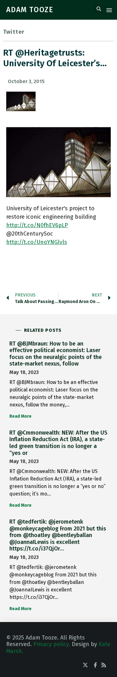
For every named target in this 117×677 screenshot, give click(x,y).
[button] (98, 9)
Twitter (13, 31)
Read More (20, 416)
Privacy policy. (51, 644)
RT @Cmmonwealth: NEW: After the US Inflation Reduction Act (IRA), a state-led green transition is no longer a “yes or (58, 442)
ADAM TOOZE (30, 9)
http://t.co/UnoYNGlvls (36, 242)
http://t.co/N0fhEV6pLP (37, 225)
